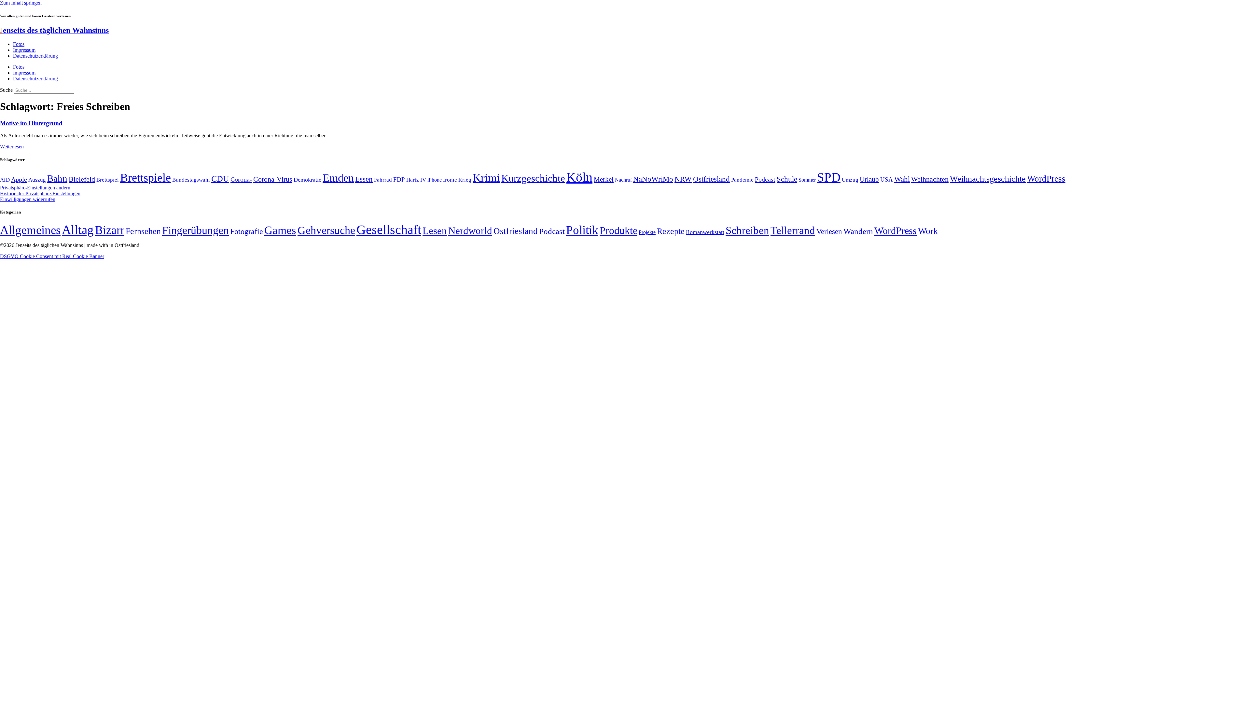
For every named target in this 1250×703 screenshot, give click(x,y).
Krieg (464, 179)
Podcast (765, 179)
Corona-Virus (272, 179)
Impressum (24, 50)
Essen (364, 179)
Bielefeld (82, 179)
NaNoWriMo (653, 179)
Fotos (18, 44)
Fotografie (246, 231)
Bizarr (109, 230)
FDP (399, 179)
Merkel (604, 179)
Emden (338, 178)
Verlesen (829, 231)
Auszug (37, 179)
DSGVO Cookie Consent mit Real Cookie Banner (52, 256)
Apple (19, 179)
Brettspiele (145, 177)
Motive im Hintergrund (31, 123)
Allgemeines (30, 230)
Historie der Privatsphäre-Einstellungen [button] (40, 193)
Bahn (57, 178)
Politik (582, 230)
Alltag (78, 230)
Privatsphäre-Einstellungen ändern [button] (35, 187)
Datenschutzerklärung (35, 56)
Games (280, 230)
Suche (6, 90)
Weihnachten (930, 179)
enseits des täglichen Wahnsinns (54, 30)
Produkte (618, 230)
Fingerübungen (195, 230)
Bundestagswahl (191, 180)
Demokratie (307, 179)
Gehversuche (326, 230)
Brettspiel (107, 180)
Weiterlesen (12, 146)
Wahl (902, 179)
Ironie (450, 180)
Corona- (241, 179)
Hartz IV (416, 179)
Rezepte (671, 231)
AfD (5, 180)
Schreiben (747, 230)
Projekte (647, 232)
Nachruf (623, 180)
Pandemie (742, 180)
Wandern (858, 231)
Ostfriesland (711, 179)
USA (886, 179)
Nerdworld (470, 230)
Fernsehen (143, 231)
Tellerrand (793, 230)
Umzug (850, 180)
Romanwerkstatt (705, 232)
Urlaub (869, 179)
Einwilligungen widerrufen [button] (27, 199)
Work (928, 231)
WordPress (1046, 179)
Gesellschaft (388, 229)
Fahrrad (383, 180)
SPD (828, 177)
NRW (683, 179)
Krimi (486, 178)
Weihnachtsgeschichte (988, 179)
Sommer (807, 180)
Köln (579, 177)
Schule (787, 179)
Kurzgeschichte (533, 178)
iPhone (434, 180)
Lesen (435, 230)
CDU (220, 179)
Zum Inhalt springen (21, 3)
